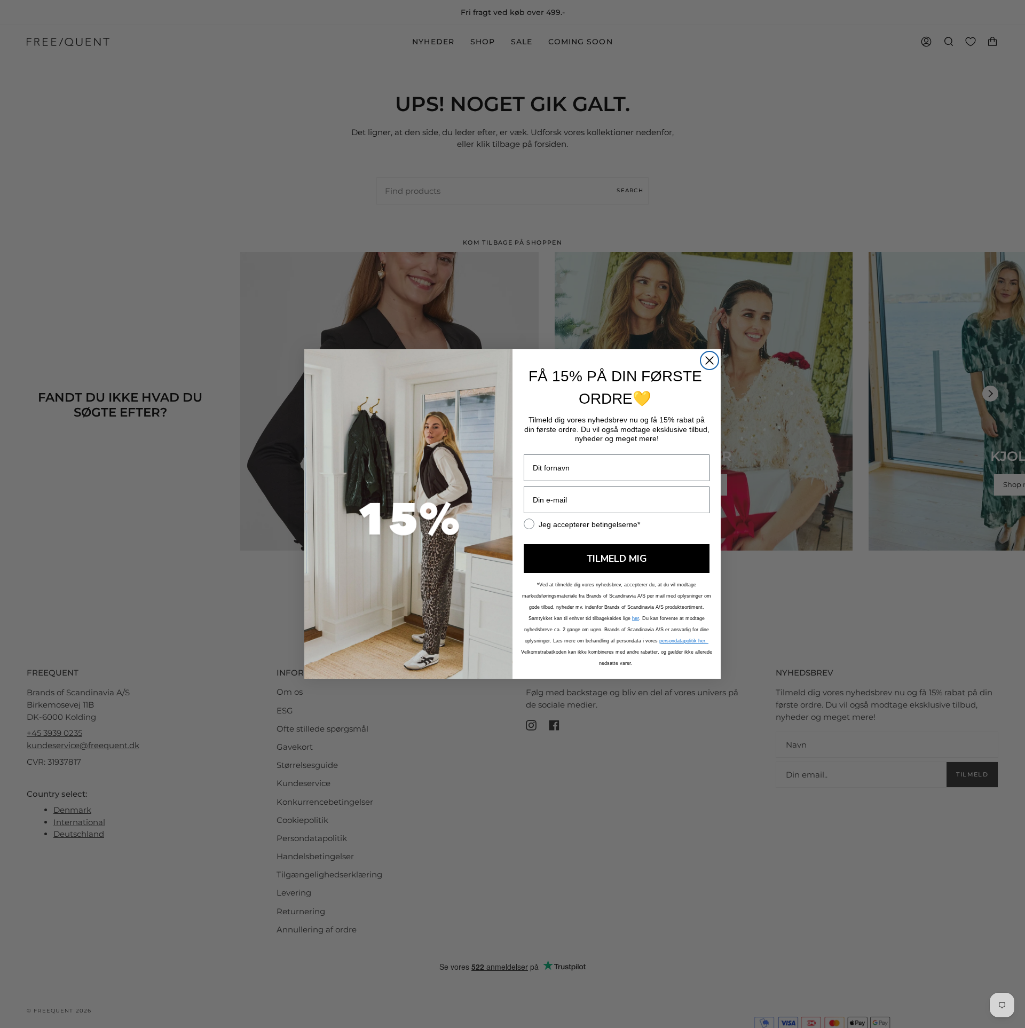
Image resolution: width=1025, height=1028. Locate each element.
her (635, 618)
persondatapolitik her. (683, 641)
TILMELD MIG (617, 558)
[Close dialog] (709, 360)
